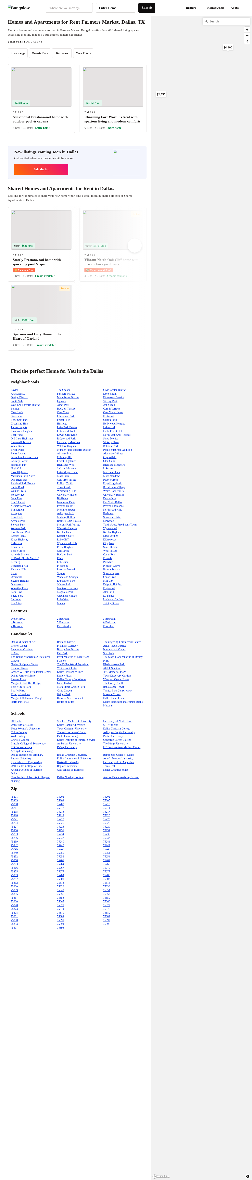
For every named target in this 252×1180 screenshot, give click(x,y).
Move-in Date (40, 53)
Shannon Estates (112, 517)
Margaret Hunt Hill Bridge (26, 683)
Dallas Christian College (116, 728)
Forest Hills (63, 419)
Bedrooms (62, 53)
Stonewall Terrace (21, 442)
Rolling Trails (65, 483)
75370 (14, 905)
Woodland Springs (67, 577)
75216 (60, 811)
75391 (60, 920)
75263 (14, 864)
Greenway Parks (66, 502)
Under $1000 (18, 618)
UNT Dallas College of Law (26, 766)
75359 (106, 897)
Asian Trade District (114, 645)
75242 (14, 845)
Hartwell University (68, 762)
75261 (60, 860)
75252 (14, 856)
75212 (60, 807)
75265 (106, 864)
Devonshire (109, 498)
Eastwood (108, 416)
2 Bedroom (63, 618)
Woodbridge (17, 494)
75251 (106, 852)
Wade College (18, 736)
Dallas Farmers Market (23, 675)
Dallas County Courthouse (71, 679)
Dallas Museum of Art (23, 642)
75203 (14, 800)
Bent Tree (16, 498)
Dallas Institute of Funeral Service (76, 739)
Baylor (14, 389)
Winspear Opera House (116, 679)
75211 (14, 807)
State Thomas (110, 547)
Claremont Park (66, 416)
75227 (14, 826)
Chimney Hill (64, 457)
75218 (14, 815)
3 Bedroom (109, 618)
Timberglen (17, 509)
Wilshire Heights (66, 446)
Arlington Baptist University (119, 732)
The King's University (115, 743)
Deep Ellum (110, 393)
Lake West (63, 599)
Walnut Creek (18, 490)
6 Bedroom (109, 622)
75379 (60, 912)
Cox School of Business (70, 769)
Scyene (61, 573)
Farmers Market (66, 393)
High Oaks (17, 468)
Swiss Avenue (18, 453)
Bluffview (62, 498)
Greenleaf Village (67, 595)
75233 (14, 834)
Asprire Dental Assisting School (121, 777)
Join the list (41, 169)
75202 (60, 796)
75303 (106, 879)
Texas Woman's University (25, 728)
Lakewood (109, 427)
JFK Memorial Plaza (114, 671)
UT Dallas (16, 721)
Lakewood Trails (66, 431)
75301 (60, 879)
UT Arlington (110, 724)
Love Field (17, 517)
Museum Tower (111, 694)
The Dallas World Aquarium (73, 664)
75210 (106, 804)
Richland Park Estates (23, 483)
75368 (106, 901)
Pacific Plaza (18, 690)
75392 (106, 920)
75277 (60, 871)
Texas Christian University (72, 728)
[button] (244, 7)
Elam (60, 558)
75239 (14, 841)
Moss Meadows (111, 476)
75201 (14, 796)
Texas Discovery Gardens (117, 675)
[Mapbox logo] (161, 1176)
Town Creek (64, 487)
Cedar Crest (109, 577)
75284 (60, 875)
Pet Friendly (64, 626)
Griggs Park (63, 694)
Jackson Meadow (66, 468)
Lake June (62, 562)
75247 (60, 849)
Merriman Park (111, 472)
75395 (106, 923)
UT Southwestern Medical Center (121, 747)
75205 (106, 800)
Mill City (108, 580)
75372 (106, 905)
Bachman (108, 513)
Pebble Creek (110, 479)
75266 (14, 867)
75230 (14, 830)
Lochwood (17, 434)
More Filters (83, 53)
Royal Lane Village (114, 487)
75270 (106, 867)
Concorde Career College (117, 739)
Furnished (108, 626)
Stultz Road (17, 487)
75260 (14, 860)
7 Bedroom (17, 626)
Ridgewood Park (66, 438)
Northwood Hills (112, 509)
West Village (110, 550)
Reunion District (66, 642)
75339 (14, 890)
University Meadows (68, 442)
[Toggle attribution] (247, 1176)
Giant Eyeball (64, 683)
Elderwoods (109, 539)
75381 (14, 916)
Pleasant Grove (111, 565)
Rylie (14, 573)
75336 (106, 886)
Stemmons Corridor (22, 649)
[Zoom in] (247, 29)
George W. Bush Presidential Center (31, 671)
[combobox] (69, 8)
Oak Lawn (63, 550)
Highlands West (65, 464)
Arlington (16, 513)
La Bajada (108, 595)
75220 (106, 815)
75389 (106, 916)
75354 (106, 890)
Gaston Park (110, 419)
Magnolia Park (65, 591)
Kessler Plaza (18, 535)
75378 (14, 912)
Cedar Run (109, 554)
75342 (60, 890)
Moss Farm (63, 476)
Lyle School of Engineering (26, 762)
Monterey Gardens (67, 588)
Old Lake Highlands (22, 438)
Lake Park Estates (67, 427)
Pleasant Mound (66, 569)
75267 (60, 867)
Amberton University (69, 743)
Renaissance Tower (113, 686)
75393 (14, 923)
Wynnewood (110, 528)
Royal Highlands (112, 483)
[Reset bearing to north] (247, 41)
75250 (60, 852)
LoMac (15, 653)
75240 (60, 841)
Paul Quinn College (68, 736)
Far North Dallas (112, 502)
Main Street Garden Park (71, 686)
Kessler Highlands (113, 532)
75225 (60, 822)
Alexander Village (113, 453)
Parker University (113, 736)
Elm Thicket (18, 502)
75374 (60, 908)
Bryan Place (17, 449)
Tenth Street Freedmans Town (120, 524)
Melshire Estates (66, 509)
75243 (60, 845)
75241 (106, 841)
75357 (106, 894)
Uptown (61, 401)
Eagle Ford (17, 595)
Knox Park (17, 547)
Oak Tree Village (66, 479)
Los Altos (16, 603)
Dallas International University (74, 758)
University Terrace (113, 494)
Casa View (63, 412)
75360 (14, 901)
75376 (106, 908)
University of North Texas (117, 721)
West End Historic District (25, 404)
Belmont (15, 408)
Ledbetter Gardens (113, 599)
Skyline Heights (20, 580)
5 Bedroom (63, 622)
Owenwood (17, 584)
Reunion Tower (19, 668)
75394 (60, 923)
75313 (60, 882)
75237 (60, 837)
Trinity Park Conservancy (117, 690)
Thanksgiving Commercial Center (122, 642)
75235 (106, 834)
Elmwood (108, 520)
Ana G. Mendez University (118, 758)
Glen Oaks (109, 461)
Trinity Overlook (20, 694)
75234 (60, 834)
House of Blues (65, 701)
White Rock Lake (67, 668)
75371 (60, 905)
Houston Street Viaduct (70, 698)
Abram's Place (65, 453)
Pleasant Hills (18, 569)
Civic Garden (64, 690)
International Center (114, 649)
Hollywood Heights (114, 423)
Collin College (19, 732)
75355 (14, 894)
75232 (106, 830)
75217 (106, 811)
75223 (106, 819)
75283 (14, 875)
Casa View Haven (113, 412)
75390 (14, 920)
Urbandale (16, 577)
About (235, 7)
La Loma (16, 599)
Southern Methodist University (74, 721)
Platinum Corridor (67, 645)
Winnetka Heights (67, 528)
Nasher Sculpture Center (24, 664)
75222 (60, 819)
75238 (106, 837)
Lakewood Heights (21, 431)
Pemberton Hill (19, 565)
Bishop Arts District (68, 649)
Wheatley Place (19, 588)
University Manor (67, 494)
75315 (106, 882)
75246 (14, 849)
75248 (106, 849)
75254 (106, 856)
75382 (60, 916)
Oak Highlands (19, 479)
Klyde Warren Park (114, 664)
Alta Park (108, 591)
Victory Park (110, 401)
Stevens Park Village (68, 524)
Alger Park (63, 404)
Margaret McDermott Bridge (27, 698)
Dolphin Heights (112, 584)
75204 (60, 800)
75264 (60, 864)
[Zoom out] (247, 35)
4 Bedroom (17, 622)
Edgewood (109, 588)
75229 (106, 826)
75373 (14, 908)
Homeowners (215, 7)
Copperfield (109, 457)
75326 (60, 886)
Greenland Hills (19, 423)
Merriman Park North (23, 476)
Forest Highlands (66, 461)
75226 (106, 822)
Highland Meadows (114, 464)
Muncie (61, 603)
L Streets (108, 468)
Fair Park (62, 653)
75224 (14, 822)
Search (147, 7)
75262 (106, 860)
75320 (14, 886)
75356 (60, 894)
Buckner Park (64, 554)
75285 (106, 875)
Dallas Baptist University (71, 724)
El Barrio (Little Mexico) (25, 558)
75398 (60, 927)
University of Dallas (22, 724)
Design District (19, 397)
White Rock (17, 446)
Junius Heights (19, 427)
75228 (60, 826)
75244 (106, 845)
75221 (14, 819)
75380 (106, 912)
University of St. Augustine (118, 762)
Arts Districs (18, 393)
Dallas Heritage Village (70, 671)
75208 (14, 804)
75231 (60, 830)
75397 (14, 927)
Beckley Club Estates (69, 520)
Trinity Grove (111, 603)
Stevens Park (18, 524)
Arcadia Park (18, 520)
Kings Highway (19, 539)
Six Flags (108, 653)
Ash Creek (109, 404)
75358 (60, 897)
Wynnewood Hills (67, 543)
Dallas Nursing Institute (70, 777)
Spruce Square (111, 573)
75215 (14, 811)
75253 (60, 856)
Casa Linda (17, 412)
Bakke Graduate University (72, 754)
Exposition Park (66, 580)
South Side (17, 401)
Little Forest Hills (113, 431)
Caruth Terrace (111, 408)
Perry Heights (64, 547)
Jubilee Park (64, 584)
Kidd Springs (110, 535)
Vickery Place (111, 442)
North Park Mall (20, 701)
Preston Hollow (65, 505)
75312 (14, 882)
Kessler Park (64, 532)
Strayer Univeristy (21, 758)
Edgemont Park (19, 419)
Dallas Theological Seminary (27, 754)
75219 (60, 815)
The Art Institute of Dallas (71, 732)
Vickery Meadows (21, 505)
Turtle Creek (18, 550)
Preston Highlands (113, 505)
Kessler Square (65, 535)
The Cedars (63, 389)
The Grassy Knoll (113, 683)
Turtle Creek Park (21, 686)
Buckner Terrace (66, 408)
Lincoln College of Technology (28, 743)
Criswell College (20, 739)
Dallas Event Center (114, 698)
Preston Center (19, 645)
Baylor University (67, 766)
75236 (14, 837)
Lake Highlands (19, 472)
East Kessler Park (20, 532)
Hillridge (62, 423)
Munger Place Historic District (74, 449)
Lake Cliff (63, 539)
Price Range (18, 53)
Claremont (16, 416)
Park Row (16, 591)
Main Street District (68, 397)
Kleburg (15, 562)
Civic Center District (114, 389)
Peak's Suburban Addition (117, 449)
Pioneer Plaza (18, 679)
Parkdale (108, 562)
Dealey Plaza (64, 675)
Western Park (18, 528)
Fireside (107, 558)
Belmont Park (111, 446)
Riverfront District (113, 397)
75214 (106, 807)
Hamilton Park (19, 464)
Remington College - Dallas (118, 754)
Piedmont (62, 565)
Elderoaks (16, 543)
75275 (14, 871)
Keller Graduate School (116, 769)
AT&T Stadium (111, 668)
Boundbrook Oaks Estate (24, 457)
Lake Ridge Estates (67, 472)
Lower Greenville (67, 434)
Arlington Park (65, 513)
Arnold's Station (20, 554)
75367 (60, 901)
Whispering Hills (66, 490)
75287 (14, 879)
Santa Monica (110, 438)
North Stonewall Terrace (117, 434)
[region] (194, 78)
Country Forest (19, 461)
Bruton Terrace (111, 569)
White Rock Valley (113, 490)
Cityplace (108, 543)
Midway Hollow (66, 517)
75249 (14, 852)
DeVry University (67, 747)
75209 (60, 804)
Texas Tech (109, 766)
